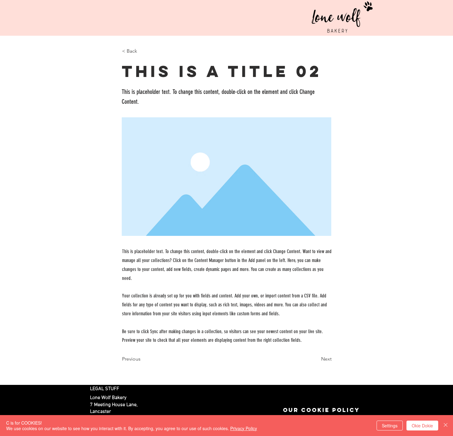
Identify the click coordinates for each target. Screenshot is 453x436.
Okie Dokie (422, 425)
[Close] (445, 425)
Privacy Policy (243, 428)
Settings (390, 425)
